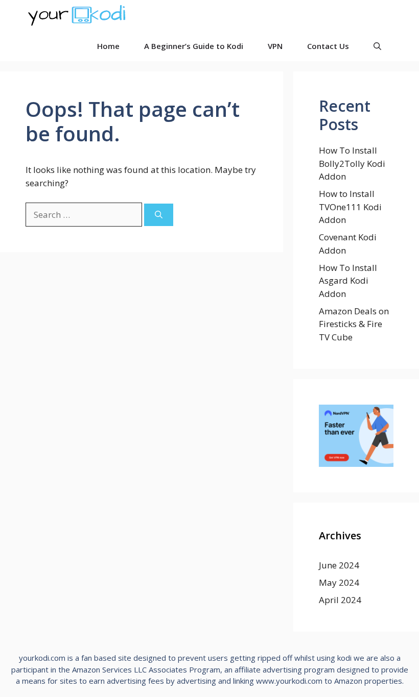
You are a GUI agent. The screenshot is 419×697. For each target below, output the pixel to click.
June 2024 (339, 565)
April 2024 (340, 600)
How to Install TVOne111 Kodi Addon (350, 207)
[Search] (158, 215)
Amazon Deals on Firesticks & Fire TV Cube (354, 324)
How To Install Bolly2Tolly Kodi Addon (352, 163)
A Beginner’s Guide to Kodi (193, 46)
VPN (275, 46)
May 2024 (339, 582)
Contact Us (328, 46)
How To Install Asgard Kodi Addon (348, 281)
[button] (377, 46)
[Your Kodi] (77, 15)
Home (108, 46)
